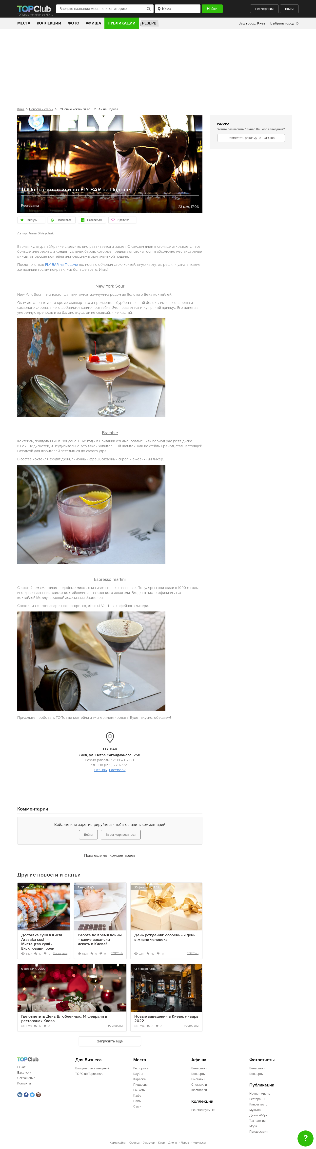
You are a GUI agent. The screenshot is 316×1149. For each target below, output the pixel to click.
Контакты (24, 1083)
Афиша (93, 23)
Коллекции (49, 23)
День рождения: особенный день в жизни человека (165, 937)
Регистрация (264, 9)
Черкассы (199, 1143)
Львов (185, 1143)
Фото (73, 23)
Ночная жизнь (259, 1094)
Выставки (198, 1079)
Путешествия (258, 1132)
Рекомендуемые (203, 1110)
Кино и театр (258, 1104)
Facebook (117, 770)
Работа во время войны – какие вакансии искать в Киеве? (100, 939)
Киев (20, 109)
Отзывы (100, 770)
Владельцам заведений (92, 1068)
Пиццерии (140, 1085)
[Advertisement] (158, 66)
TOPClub (117, 953)
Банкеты (139, 1090)
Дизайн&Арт (258, 1115)
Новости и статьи (41, 109)
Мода (253, 1126)
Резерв (149, 23)
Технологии (257, 1121)
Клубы (138, 1074)
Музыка (255, 1110)
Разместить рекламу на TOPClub (251, 138)
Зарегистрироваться (121, 835)
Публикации (122, 23)
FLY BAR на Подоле (61, 264)
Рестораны (60, 953)
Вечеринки (199, 1068)
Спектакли (199, 1085)
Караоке (139, 1079)
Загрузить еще (110, 1041)
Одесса (134, 1143)
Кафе (137, 1096)
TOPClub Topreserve (89, 1074)
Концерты (198, 1074)
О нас (21, 1067)
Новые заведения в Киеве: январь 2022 (166, 1018)
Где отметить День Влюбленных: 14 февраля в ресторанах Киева (64, 1018)
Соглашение (26, 1078)
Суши (137, 1106)
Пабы (137, 1101)
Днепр (172, 1143)
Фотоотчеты (262, 1059)
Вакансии (24, 1073)
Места (23, 23)
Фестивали (199, 1090)
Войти (289, 9)
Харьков (149, 1143)
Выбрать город (282, 23)
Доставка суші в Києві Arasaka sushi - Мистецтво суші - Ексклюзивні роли (41, 942)
